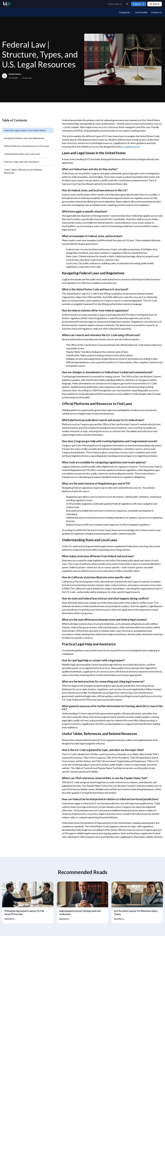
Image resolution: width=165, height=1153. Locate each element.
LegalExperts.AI (131, 146)
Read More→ (10, 919)
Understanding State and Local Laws (22, 154)
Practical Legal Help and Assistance (21, 161)
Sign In (156, 4)
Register (137, 4)
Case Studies (141, 12)
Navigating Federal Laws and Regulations (24, 138)
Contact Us (156, 12)
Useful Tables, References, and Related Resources (23, 171)
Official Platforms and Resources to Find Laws (26, 146)
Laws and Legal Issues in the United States (25, 130)
